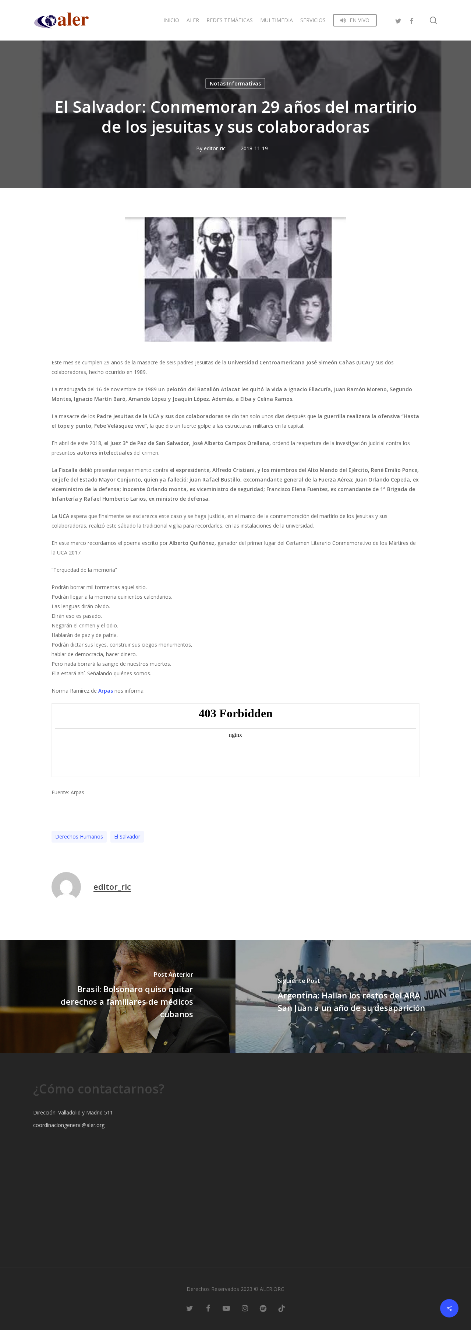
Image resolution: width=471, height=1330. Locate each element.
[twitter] (398, 20)
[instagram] (244, 1307)
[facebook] (411, 20)
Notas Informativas (235, 83)
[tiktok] (281, 1307)
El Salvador (127, 836)
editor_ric (215, 148)
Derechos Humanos (79, 836)
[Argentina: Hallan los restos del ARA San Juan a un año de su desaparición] (353, 996)
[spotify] (263, 1307)
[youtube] (226, 1307)
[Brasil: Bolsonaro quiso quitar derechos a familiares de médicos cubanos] (118, 996)
